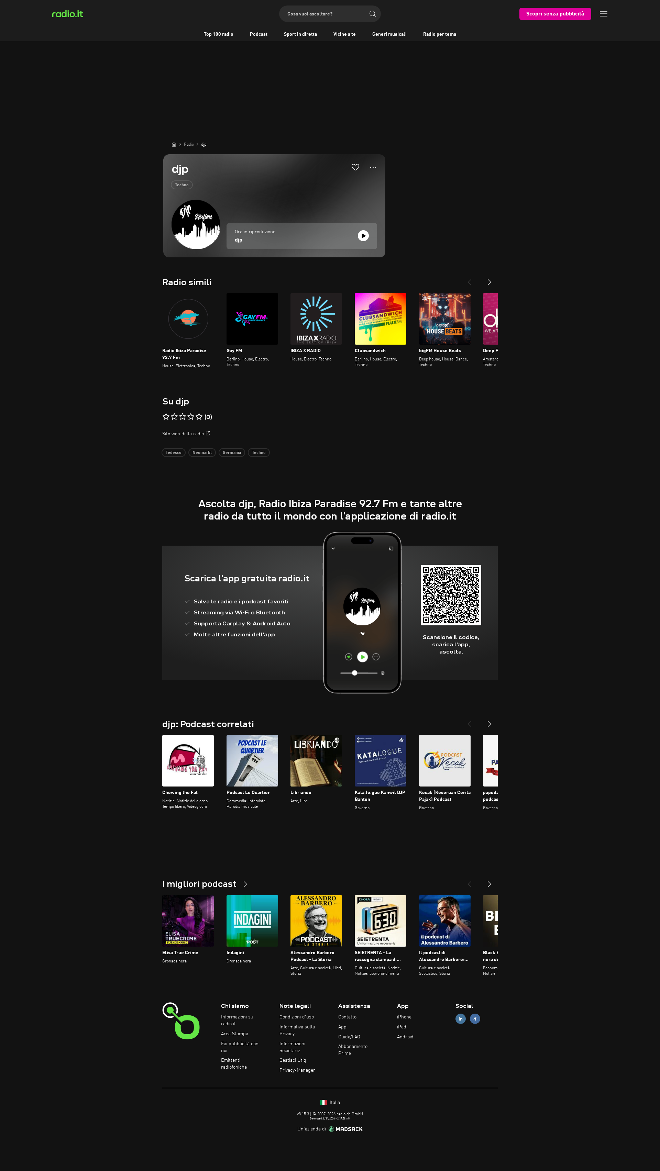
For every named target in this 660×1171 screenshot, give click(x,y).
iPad (401, 1027)
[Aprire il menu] (604, 14)
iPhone (404, 1017)
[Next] (489, 279)
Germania (232, 453)
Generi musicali (389, 34)
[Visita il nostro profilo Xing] (475, 1019)
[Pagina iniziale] (174, 144)
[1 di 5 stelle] (166, 417)
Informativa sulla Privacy (297, 1030)
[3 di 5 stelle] (182, 417)
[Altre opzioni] (373, 167)
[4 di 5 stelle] (191, 417)
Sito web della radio (183, 434)
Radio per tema (439, 34)
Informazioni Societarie (292, 1047)
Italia (334, 1102)
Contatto (347, 1017)
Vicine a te (344, 34)
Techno (182, 185)
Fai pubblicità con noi (239, 1047)
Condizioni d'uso (296, 1017)
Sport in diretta (300, 34)
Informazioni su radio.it (237, 1020)
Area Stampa (234, 1033)
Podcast (258, 34)
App (342, 1027)
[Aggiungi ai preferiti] (355, 166)
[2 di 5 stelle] (174, 417)
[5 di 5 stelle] (199, 417)
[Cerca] (372, 14)
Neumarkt (202, 453)
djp (238, 240)
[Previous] (469, 279)
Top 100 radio (218, 34)
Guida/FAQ (349, 1037)
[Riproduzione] (363, 235)
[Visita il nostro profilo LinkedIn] (460, 1019)
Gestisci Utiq (292, 1060)
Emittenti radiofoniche (234, 1064)
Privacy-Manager (297, 1070)
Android (405, 1037)
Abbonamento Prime (352, 1050)
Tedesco (174, 453)
